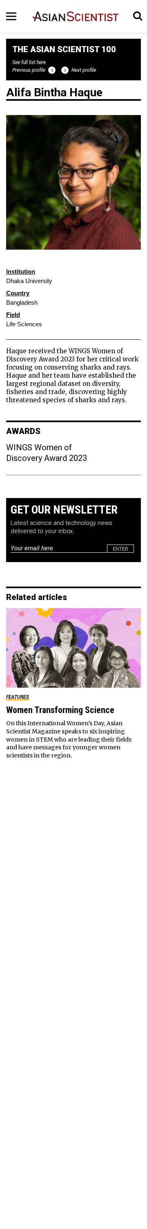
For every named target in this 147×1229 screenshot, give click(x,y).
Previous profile (28, 70)
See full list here (29, 62)
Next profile (83, 70)
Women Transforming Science (60, 710)
